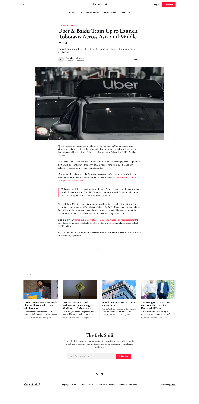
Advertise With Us (109, 13)
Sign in (157, 4)
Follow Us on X (87, 385)
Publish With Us (92, 13)
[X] (97, 374)
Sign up (65, 385)
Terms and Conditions (127, 385)
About (79, 13)
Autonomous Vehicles (67, 25)
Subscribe (169, 5)
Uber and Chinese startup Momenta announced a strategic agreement (104, 220)
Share (136, 59)
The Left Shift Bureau (74, 58)
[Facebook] (102, 374)
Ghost (173, 385)
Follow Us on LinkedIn (105, 385)
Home (71, 13)
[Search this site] (24, 4)
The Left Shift (99, 4)
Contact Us (125, 13)
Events (75, 385)
